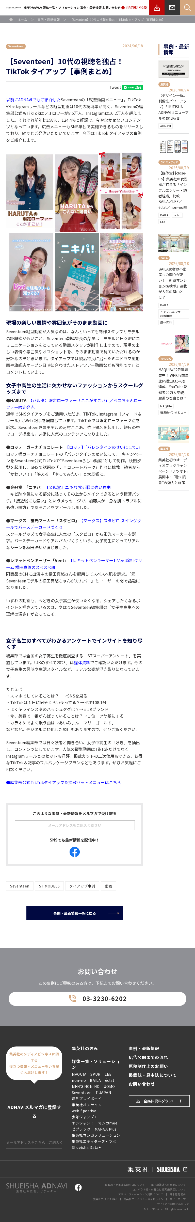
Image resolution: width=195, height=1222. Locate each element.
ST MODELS (49, 885)
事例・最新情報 (91, 7)
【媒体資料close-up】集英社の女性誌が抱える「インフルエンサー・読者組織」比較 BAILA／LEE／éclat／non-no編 (173, 190)
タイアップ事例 (82, 885)
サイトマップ (178, 1199)
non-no (79, 1080)
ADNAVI (165, 126)
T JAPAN (103, 1092)
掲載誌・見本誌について (153, 1075)
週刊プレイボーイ (87, 1098)
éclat (177, 215)
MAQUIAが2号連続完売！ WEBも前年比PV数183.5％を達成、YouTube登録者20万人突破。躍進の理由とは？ (173, 384)
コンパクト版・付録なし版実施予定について (159, 1189)
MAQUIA (166, 406)
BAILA (164, 215)
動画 (108, 885)
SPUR (95, 1074)
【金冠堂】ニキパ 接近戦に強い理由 (79, 487)
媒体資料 (82, 662)
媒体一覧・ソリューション (61, 7)
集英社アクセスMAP (105, 1199)
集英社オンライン (87, 1104)
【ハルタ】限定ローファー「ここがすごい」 (69, 400)
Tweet (115, 87)
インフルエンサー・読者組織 (173, 314)
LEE (162, 221)
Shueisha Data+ (86, 1147)
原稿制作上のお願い (148, 1066)
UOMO (109, 1086)
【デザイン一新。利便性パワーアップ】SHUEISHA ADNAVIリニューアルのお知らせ (173, 107)
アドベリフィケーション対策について (141, 1194)
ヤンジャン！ (83, 1122)
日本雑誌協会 (178, 1194)
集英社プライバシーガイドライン (144, 1199)
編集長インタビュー (173, 412)
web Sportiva (84, 1110)
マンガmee (107, 1122)
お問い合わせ (111, 7)
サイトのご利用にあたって (173, 1204)
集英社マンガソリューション (96, 1135)
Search (187, 7)
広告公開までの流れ (148, 1057)
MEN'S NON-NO (86, 1086)
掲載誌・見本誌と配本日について (125, 1184)
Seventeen (19, 885)
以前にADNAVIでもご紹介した (33, 100)
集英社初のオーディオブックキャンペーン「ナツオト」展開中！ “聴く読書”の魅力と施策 (173, 471)
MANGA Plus (106, 1129)
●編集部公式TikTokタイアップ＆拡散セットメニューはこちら (63, 782)
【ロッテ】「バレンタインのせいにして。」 (104, 447)
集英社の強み (33, 7)
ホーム (22, 19)
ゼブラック (81, 1129)
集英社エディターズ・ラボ (94, 1141)
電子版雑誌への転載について (168, 1184)
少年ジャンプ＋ (85, 1116)
